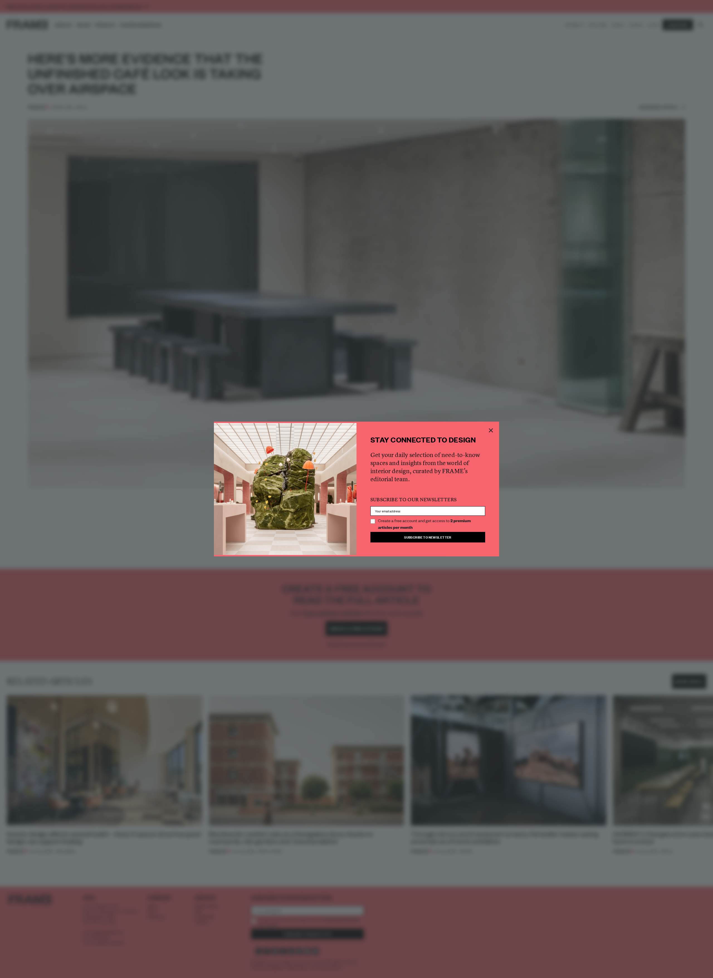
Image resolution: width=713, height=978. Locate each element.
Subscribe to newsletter (427, 537)
